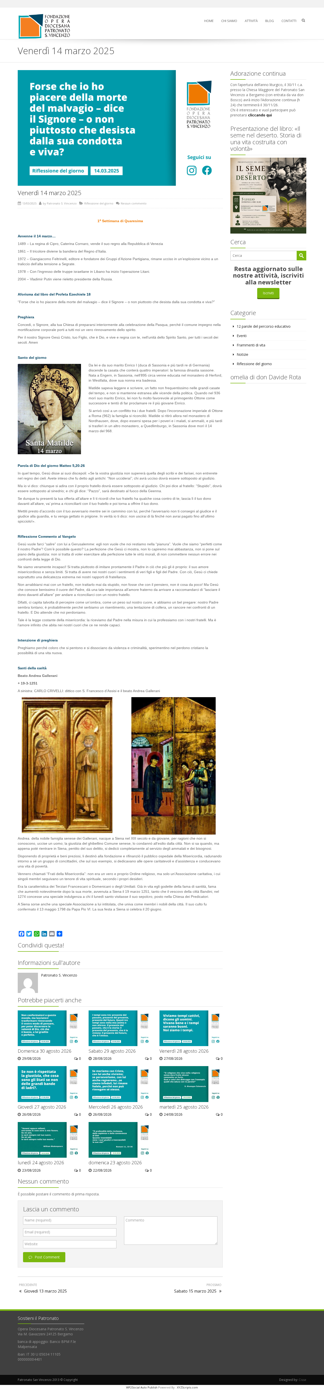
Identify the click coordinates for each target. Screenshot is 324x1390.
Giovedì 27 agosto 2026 (42, 1107)
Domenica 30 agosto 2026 (44, 1051)
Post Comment (47, 1257)
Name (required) (38, 1220)
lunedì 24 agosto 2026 (41, 1162)
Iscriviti (268, 293)
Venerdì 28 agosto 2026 (184, 1051)
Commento (135, 1220)
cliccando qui (260, 115)
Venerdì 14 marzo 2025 (50, 193)
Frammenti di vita (251, 345)
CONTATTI (288, 20)
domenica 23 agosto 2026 (115, 1162)
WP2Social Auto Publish (141, 1387)
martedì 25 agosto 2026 (184, 1107)
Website (31, 1243)
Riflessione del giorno (98, 203)
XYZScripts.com (187, 1387)
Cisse (302, 1380)
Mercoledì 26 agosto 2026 (116, 1107)
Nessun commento (134, 203)
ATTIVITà (251, 20)
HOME (209, 20)
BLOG (269, 20)
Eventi (242, 335)
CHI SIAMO (229, 20)
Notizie (242, 354)
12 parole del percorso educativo (264, 326)
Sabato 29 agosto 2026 (112, 1051)
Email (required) (37, 1232)
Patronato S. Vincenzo (62, 203)
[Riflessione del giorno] (46, 26)
